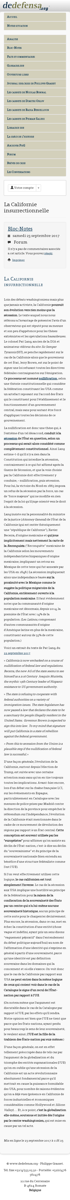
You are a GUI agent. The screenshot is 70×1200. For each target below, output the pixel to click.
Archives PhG (16, 145)
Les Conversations (18, 172)
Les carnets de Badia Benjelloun (28, 109)
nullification (48, 378)
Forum (11, 154)
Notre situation (17, 25)
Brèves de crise (16, 163)
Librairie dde (15, 127)
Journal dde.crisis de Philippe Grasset (31, 83)
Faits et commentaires (21, 56)
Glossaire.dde (15, 65)
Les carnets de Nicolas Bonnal (26, 92)
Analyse (12, 39)
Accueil (12, 16)
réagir (48, 253)
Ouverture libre (18, 74)
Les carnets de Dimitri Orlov (25, 101)
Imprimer (18, 260)
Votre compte (24, 187)
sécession (10, 438)
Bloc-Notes (14, 47)
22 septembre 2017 (17, 653)
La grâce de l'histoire (20, 136)
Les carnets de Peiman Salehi (26, 118)
